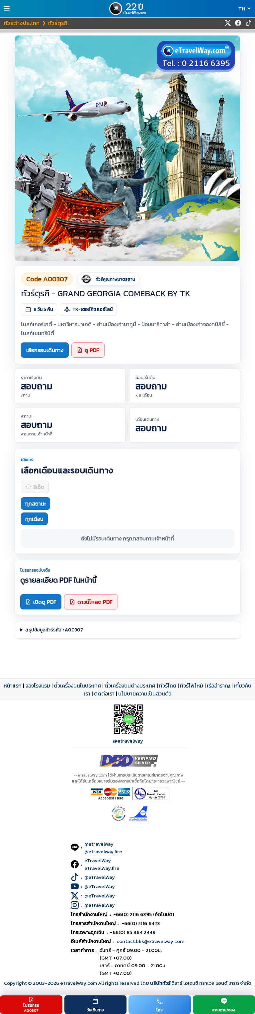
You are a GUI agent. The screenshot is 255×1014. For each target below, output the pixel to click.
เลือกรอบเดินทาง (44, 350)
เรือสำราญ (218, 686)
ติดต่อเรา (104, 693)
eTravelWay (97, 860)
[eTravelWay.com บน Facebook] (238, 23)
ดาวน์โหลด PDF (94, 602)
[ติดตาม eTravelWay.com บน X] (228, 23)
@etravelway (128, 741)
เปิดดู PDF (44, 602)
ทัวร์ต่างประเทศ (22, 23)
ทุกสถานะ (35, 503)
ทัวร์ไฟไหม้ (191, 686)
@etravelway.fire (103, 851)
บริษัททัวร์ (161, 983)
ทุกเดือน (34, 519)
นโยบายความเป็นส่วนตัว (144, 693)
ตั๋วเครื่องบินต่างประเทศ (130, 686)
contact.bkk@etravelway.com (151, 941)
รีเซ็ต (38, 487)
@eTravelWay (99, 877)
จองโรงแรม (37, 686)
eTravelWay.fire (102, 868)
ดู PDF (92, 350)
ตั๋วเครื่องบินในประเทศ (77, 686)
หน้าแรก (13, 686)
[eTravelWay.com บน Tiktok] (248, 23)
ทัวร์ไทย (167, 686)
